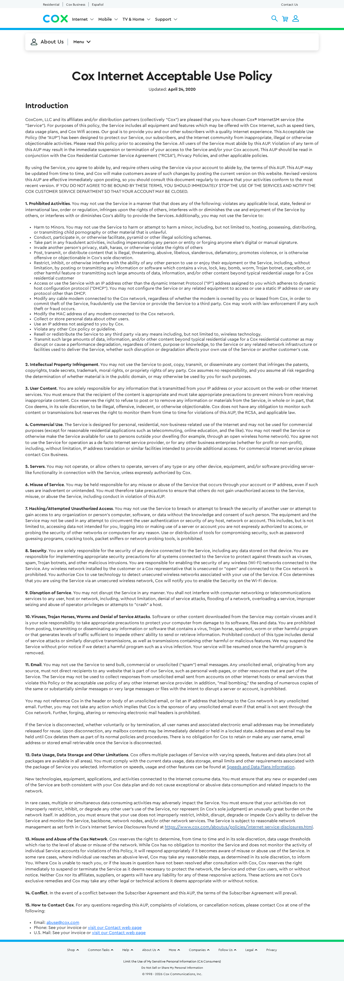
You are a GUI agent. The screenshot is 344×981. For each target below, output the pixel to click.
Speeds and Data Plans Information (261, 767)
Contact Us (289, 4)
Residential (51, 4)
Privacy (271, 949)
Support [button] (163, 19)
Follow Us (225, 949)
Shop (71, 949)
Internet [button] (80, 19)
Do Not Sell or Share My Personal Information (172, 967)
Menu (78, 42)
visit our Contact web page (115, 927)
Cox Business (75, 4)
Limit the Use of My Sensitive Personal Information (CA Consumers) (172, 961)
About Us (149, 949)
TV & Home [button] (133, 19)
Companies (197, 949)
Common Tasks (98, 949)
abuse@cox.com (62, 922)
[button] (274, 18)
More (172, 949)
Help (125, 949)
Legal (249, 949)
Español (97, 4)
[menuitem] (83, 20)
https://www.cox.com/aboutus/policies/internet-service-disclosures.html (239, 827)
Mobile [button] (105, 19)
